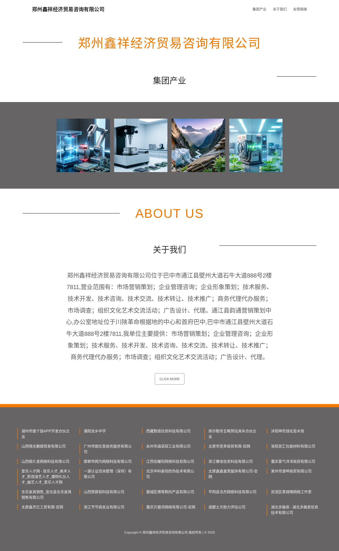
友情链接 (300, 9)
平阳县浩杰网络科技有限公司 (232, 492)
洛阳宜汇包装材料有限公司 (293, 446)
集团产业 (259, 9)
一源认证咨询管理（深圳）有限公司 (108, 474)
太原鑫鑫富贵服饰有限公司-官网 (233, 474)
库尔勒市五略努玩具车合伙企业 (232, 434)
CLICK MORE (170, 379)
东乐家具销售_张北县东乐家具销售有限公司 (46, 494)
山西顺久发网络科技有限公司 (45, 461)
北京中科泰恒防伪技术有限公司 (170, 474)
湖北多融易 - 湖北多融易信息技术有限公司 (294, 510)
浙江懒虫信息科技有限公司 (230, 461)
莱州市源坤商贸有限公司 (291, 471)
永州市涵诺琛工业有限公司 (168, 446)
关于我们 (280, 9)
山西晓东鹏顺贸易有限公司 (43, 446)
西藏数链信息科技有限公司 (168, 431)
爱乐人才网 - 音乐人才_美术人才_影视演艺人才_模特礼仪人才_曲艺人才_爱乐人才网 (46, 476)
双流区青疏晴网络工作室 (291, 492)
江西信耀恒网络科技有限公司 (170, 461)
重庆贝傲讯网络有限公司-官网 (170, 507)
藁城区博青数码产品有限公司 (170, 492)
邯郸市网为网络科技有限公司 (108, 461)
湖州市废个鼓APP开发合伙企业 (45, 434)
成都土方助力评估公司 (226, 507)
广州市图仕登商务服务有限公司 (108, 449)
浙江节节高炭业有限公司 (104, 507)
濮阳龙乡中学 (95, 431)
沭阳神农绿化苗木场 (287, 431)
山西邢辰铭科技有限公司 (104, 492)
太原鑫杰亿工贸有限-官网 (42, 507)
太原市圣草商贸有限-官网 (229, 446)
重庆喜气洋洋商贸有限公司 (293, 461)
